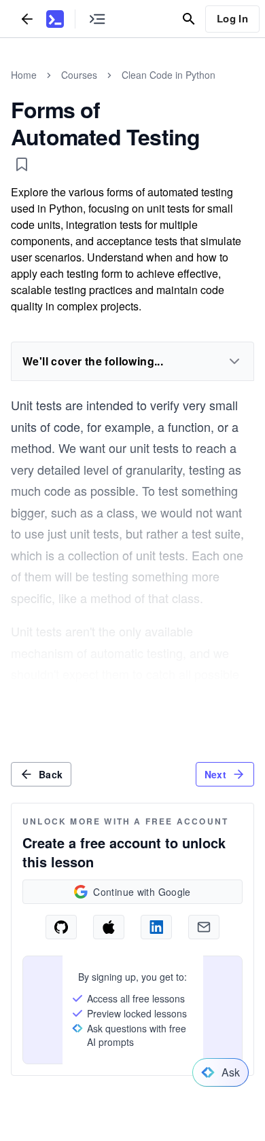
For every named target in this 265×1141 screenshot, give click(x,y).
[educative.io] (55, 19)
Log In (232, 18)
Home (24, 75)
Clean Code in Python (168, 75)
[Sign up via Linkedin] (156, 927)
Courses (79, 75)
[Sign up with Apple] (108, 927)
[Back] (27, 18)
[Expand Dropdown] (234, 361)
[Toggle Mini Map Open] (97, 18)
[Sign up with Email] (203, 927)
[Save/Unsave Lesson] (22, 164)
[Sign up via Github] (61, 927)
